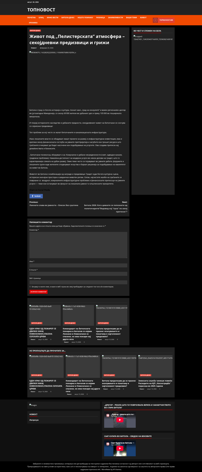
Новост (34, 48)
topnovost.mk (166, 20)
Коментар (34, 230)
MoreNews (106, 469)
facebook (38, 196)
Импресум (34, 420)
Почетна (31, 17)
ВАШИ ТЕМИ (131, 17)
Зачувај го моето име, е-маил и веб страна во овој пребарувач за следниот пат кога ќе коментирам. (73, 286)
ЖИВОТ (143, 17)
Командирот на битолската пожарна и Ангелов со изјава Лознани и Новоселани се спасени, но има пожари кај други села (77, 333)
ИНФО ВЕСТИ (52, 17)
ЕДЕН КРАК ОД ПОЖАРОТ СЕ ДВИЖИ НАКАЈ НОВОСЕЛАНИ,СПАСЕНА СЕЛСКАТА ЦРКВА (42, 332)
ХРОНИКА (33, 23)
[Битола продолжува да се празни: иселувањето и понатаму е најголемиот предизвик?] (111, 315)
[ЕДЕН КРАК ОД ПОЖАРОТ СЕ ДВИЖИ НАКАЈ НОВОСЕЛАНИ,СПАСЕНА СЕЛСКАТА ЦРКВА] (45, 315)
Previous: (53, 204)
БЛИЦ (41, 17)
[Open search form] (150, 20)
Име (31, 261)
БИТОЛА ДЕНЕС (67, 17)
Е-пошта (33, 270)
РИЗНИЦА (100, 17)
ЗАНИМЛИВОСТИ (115, 17)
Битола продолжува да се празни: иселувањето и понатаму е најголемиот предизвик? (109, 332)
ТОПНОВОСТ (41, 10)
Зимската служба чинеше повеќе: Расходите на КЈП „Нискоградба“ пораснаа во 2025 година (155, 383)
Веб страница (35, 278)
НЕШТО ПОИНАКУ (85, 17)
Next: (105, 207)
